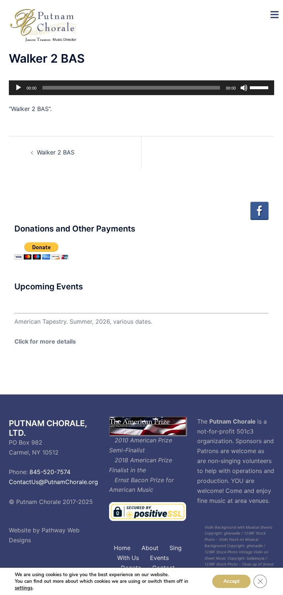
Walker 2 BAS (55, 152)
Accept (231, 581)
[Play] (18, 87)
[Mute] (244, 87)
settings (23, 588)
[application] (141, 87)
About (150, 547)
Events (159, 557)
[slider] (260, 87)
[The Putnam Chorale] (44, 25)
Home (122, 547)
